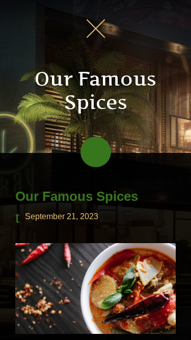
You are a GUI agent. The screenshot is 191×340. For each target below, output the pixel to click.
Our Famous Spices (76, 196)
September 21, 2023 (61, 217)
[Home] (95, 28)
